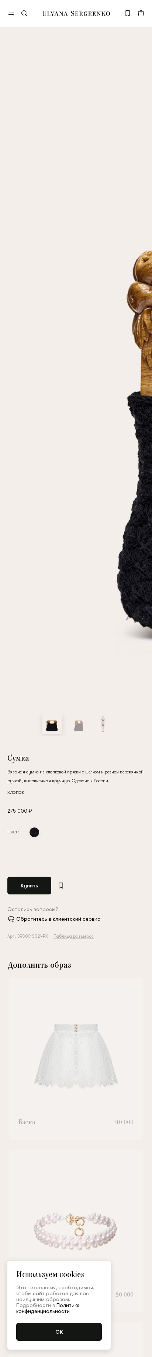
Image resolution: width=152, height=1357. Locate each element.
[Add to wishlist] (61, 885)
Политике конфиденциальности (48, 1308)
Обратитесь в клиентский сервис (58, 919)
